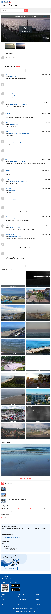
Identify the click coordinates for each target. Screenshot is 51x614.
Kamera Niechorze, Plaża (14, 227)
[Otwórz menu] (2, 2)
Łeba (38, 303)
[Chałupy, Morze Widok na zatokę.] (25, 460)
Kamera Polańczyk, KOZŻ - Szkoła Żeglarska (18, 181)
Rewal (38, 387)
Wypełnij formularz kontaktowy (11, 537)
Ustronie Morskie (13, 353)
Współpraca (21, 594)
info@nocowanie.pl (8, 544)
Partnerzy (37, 599)
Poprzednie (3, 460)
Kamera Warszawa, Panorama (15, 172)
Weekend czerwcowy (30, 608)
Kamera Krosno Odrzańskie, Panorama (17, 254)
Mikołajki (38, 370)
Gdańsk (13, 303)
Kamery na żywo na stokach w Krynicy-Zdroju (17, 499)
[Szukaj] (26, 10)
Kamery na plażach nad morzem (14, 493)
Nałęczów (38, 421)
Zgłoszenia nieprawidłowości (25, 602)
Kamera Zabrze (12, 76)
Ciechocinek (13, 370)
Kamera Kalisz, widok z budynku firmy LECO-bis (19, 245)
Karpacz (13, 438)
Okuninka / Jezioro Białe (38, 438)
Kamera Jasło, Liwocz (13, 124)
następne (27, 70)
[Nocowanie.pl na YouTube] (6, 578)
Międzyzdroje (38, 404)
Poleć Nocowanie (5, 604)
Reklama (20, 596)
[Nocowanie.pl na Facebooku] (2, 578)
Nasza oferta (4, 602)
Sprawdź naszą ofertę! (9, 568)
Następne (48, 460)
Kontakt (3, 594)
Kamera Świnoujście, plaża (15, 85)
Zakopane (36, 608)
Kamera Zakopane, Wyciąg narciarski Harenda (19, 133)
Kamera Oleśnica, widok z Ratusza (16, 199)
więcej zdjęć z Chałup (25, 478)
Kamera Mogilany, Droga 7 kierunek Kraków (18, 95)
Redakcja (37, 594)
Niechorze (13, 387)
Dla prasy (37, 596)
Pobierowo (13, 404)
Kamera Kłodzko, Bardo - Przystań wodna (18, 142)
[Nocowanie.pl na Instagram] (10, 578)
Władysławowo (13, 286)
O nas (2, 599)
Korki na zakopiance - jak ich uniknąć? (15, 488)
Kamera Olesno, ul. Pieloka (15, 236)
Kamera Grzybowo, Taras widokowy (16, 115)
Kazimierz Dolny (13, 421)
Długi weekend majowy (17, 608)
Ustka (38, 320)
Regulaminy (37, 604)
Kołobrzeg (38, 353)
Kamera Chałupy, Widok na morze (25, 16)
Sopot (38, 286)
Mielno (13, 336)
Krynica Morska (13, 320)
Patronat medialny (22, 604)
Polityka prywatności (39, 602)
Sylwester (24, 608)
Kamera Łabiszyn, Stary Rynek (15, 208)
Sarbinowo (38, 336)
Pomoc (2, 596)
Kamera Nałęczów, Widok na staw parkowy (18, 161)
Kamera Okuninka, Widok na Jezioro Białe (18, 104)
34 (11, 511)
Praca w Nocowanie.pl (23, 599)
